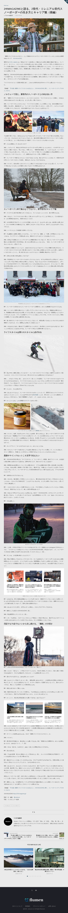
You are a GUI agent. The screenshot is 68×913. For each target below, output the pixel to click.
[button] (6, 862)
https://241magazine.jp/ (19, 794)
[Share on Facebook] (32, 812)
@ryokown (17, 797)
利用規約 (27, 906)
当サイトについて (17, 906)
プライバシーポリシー (39, 906)
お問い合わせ (52, 906)
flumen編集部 (9, 15)
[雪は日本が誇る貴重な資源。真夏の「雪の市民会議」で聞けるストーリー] (49, 858)
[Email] (36, 890)
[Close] (66, 2)
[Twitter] (32, 890)
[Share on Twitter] (34, 812)
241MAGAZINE (17, 58)
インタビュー (7, 805)
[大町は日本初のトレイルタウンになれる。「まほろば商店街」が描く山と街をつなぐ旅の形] (18, 858)
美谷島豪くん (37, 395)
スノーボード (16, 805)
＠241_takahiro (13, 62)
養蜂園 (37, 430)
